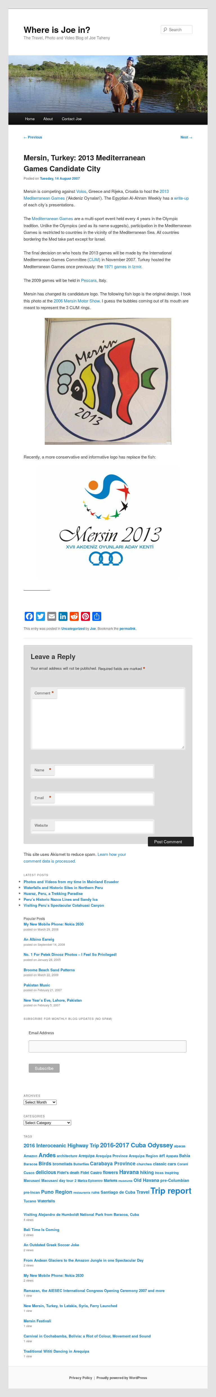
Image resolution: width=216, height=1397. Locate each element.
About (48, 118)
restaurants (81, 1192)
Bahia (184, 1155)
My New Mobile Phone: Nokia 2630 (54, 924)
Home (30, 118)
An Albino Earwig (39, 939)
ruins (95, 1192)
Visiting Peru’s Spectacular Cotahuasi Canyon (64, 905)
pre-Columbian (174, 1180)
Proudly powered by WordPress (121, 1377)
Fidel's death (68, 1172)
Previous (33, 137)
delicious (46, 1172)
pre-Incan (32, 1192)
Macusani (32, 1180)
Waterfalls (46, 1201)
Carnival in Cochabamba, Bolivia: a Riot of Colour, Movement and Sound (87, 1336)
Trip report (171, 1190)
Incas (159, 1172)
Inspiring (172, 1172)
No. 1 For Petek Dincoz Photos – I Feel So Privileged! (70, 954)
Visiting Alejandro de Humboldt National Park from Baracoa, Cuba (81, 1214)
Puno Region (56, 1191)
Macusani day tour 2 (58, 1180)
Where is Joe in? (57, 29)
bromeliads (62, 1163)
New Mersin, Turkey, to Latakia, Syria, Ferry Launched (70, 1305)
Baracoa (30, 1163)
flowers (110, 1172)
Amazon (30, 1155)
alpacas (179, 1146)
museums (125, 1181)
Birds (45, 1163)
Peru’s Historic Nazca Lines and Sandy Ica (61, 899)
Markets (110, 1180)
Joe (93, 628)
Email (43, 797)
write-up (181, 198)
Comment (44, 693)
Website (41, 825)
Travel (142, 1192)
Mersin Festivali (37, 1320)
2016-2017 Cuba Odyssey (136, 1144)
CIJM (94, 259)
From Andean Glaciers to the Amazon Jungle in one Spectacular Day (83, 1260)
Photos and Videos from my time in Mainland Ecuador (71, 881)
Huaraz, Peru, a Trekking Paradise (53, 893)
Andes (47, 1155)
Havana (129, 1172)
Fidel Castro (91, 1172)
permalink (128, 628)
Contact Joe (72, 118)
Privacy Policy (80, 1377)
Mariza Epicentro (90, 1180)
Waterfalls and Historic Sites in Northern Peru (63, 887)
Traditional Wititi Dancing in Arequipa (56, 1351)
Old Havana (146, 1180)
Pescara (88, 280)
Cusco (29, 1172)
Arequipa (86, 1155)
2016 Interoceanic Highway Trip (61, 1145)
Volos (81, 191)
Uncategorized (73, 628)
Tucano (30, 1201)
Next (186, 137)
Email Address (41, 1033)
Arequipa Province (112, 1155)
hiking (147, 1172)
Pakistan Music (37, 985)
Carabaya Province (113, 1163)
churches (144, 1163)
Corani (182, 1163)
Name (43, 769)
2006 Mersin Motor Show (77, 301)
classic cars (164, 1164)
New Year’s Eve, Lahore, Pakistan (53, 1000)
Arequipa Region (143, 1155)
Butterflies (81, 1164)
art (162, 1155)
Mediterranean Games (52, 218)
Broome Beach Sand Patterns (49, 969)
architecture (67, 1155)
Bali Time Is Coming (41, 1229)
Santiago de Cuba (118, 1192)
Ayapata (172, 1156)
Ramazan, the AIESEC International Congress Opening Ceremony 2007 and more (94, 1290)
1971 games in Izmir (122, 266)
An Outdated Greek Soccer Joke (51, 1244)
